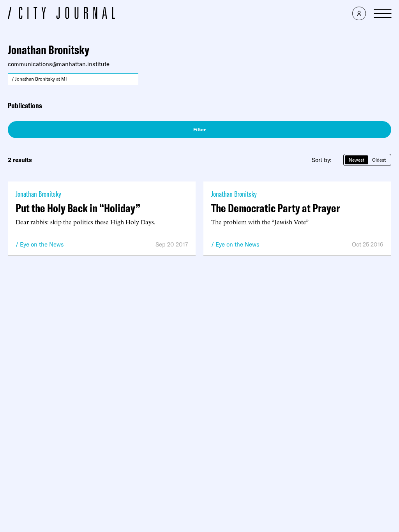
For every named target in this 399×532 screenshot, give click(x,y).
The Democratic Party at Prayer (275, 208)
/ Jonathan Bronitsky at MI (39, 79)
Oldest (379, 160)
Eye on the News (42, 244)
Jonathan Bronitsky (38, 194)
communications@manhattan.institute (58, 64)
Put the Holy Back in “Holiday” (78, 208)
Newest (356, 160)
